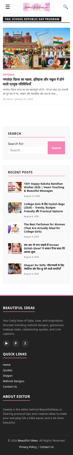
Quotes (7, 370)
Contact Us (10, 386)
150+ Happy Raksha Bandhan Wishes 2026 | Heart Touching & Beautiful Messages (44, 187)
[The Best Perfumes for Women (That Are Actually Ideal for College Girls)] (15, 228)
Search (56, 148)
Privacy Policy (28, 447)
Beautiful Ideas (28, 440)
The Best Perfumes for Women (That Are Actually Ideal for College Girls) (44, 227)
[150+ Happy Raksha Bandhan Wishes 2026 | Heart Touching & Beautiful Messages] (15, 187)
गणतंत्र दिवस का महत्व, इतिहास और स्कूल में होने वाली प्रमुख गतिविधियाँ (33, 81)
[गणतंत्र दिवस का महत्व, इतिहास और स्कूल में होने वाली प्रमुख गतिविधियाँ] (36, 49)
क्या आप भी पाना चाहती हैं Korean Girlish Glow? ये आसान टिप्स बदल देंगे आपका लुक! (44, 248)
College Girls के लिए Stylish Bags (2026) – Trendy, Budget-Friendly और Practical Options (44, 207)
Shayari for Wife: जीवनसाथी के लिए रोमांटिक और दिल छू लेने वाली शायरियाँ (44, 266)
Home (7, 365)
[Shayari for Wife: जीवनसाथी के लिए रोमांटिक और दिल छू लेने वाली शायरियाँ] (15, 268)
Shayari (8, 375)
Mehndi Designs (13, 381)
